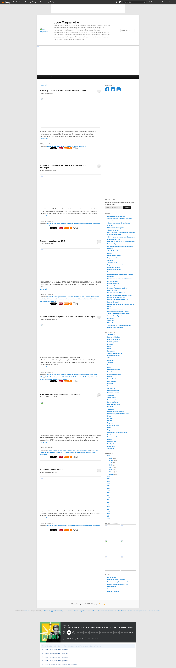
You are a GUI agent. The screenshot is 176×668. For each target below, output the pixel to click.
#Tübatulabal (93, 299)
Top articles (68, 611)
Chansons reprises (113, 230)
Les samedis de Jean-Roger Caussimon (119, 279)
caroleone (27, 611)
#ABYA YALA (51, 146)
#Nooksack (64, 379)
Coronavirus (111, 388)
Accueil (46, 77)
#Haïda (47, 377)
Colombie (110, 360)
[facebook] (113, 2)
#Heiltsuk (71, 377)
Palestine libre (111, 441)
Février (111, 472)
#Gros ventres (86, 297)
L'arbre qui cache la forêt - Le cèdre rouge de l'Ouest (63, 90)
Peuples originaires (113, 337)
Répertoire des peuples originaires (118, 311)
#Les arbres (82, 146)
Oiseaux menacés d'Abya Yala (116, 293)
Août (110, 458)
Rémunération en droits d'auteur (107, 611)
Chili (108, 358)
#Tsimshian (53, 377)
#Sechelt (49, 379)
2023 (108, 481)
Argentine (110, 363)
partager (81, 638)
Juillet (111, 460)
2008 (108, 516)
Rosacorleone (111, 586)
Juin (110, 463)
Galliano (110, 260)
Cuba (109, 428)
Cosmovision (111, 386)
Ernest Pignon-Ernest (114, 255)
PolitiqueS (110, 444)
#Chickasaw (77, 297)
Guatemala (110, 395)
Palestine (110, 372)
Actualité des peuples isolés (116, 216)
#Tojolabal (86, 299)
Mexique (110, 344)
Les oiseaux (111, 351)
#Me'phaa (49, 299)
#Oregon (58, 452)
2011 (108, 509)
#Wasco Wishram (51, 301)
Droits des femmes (113, 402)
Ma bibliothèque (112, 281)
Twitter (113, 89)
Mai (110, 465)
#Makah (87, 377)
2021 (108, 486)
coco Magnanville (66, 22)
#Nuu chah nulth (79, 377)
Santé (109, 367)
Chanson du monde (113, 369)
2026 (108, 456)
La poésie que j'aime (113, 404)
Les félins (110, 272)
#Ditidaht (92, 377)
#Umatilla (43, 301)
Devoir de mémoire (113, 379)
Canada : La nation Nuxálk (51, 469)
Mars (110, 470)
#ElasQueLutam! (112, 251)
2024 (108, 479)
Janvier (111, 474)
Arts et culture (111, 397)
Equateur (110, 418)
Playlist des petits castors (115, 309)
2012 (108, 507)
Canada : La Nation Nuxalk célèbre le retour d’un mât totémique (63, 166)
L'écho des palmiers (113, 267)
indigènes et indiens (113, 356)
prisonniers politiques (114, 374)
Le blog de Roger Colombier (116, 579)
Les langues (111, 446)
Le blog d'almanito (113, 591)
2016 (108, 497)
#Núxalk (59, 377)
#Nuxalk (76, 146)
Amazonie (110, 448)
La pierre (110, 423)
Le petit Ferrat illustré (114, 269)
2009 (108, 514)
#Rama (75, 299)
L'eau (109, 416)
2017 (108, 495)
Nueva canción (112, 290)
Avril (110, 467)
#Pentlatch (43, 379)
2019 (108, 490)
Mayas (109, 430)
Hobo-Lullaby (111, 577)
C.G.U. (94, 611)
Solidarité (110, 407)
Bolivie (109, 421)
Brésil (109, 346)
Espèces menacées (113, 390)
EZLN (109, 435)
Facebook (107, 89)
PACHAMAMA (111, 381)
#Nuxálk (54, 299)
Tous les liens (111, 589)
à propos (93, 638)
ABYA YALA (111, 335)
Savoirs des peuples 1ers (115, 353)
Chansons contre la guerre (115, 228)
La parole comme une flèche (116, 265)
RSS (119, 89)
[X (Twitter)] (116, 2)
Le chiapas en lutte (113, 393)
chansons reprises (113, 425)
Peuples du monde (113, 302)
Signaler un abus (85, 611)
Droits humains (112, 365)
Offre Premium (122, 611)
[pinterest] (119, 2)
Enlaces (109, 253)
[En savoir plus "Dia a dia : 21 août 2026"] (112, 539)
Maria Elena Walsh (113, 283)
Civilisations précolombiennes (117, 432)
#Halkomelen (56, 379)
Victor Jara (110, 320)
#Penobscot (68, 299)
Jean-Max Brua (112, 262)
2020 (108, 488)
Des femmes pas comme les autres (118, 414)
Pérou (109, 349)
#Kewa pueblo (95, 297)
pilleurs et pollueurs (113, 339)
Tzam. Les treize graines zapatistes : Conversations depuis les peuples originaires (118, 316)
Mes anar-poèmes (112, 342)
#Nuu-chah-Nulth (86, 452)
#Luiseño (42, 299)
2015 (108, 500)
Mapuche (110, 383)
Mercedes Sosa (112, 286)
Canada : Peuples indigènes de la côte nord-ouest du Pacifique (67, 316)
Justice (109, 439)
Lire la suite (44, 138)
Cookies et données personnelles (137, 611)
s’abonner (70, 638)
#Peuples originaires (67, 146)
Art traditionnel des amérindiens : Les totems (60, 394)
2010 (108, 511)
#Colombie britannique (80, 223)
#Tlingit (42, 377)
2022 (108, 483)
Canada (109, 376)
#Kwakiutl (65, 377)
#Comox (98, 377)
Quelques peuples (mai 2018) (52, 241)
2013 (108, 504)
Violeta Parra (111, 323)
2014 (108, 502)
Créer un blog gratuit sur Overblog (53, 611)
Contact (53, 77)
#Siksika (80, 299)
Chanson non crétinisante (115, 411)
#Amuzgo (70, 297)
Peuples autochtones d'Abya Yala (117, 300)
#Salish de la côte (92, 374)
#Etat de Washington (49, 452)
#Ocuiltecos (61, 299)
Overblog (102, 604)
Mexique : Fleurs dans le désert (117, 288)
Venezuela (110, 409)
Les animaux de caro (113, 437)
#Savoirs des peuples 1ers (67, 450)
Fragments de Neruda (114, 258)
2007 (108, 518)
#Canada (57, 146)
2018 (108, 493)
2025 (108, 477)
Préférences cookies (154, 611)
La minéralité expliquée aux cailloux (118, 582)
